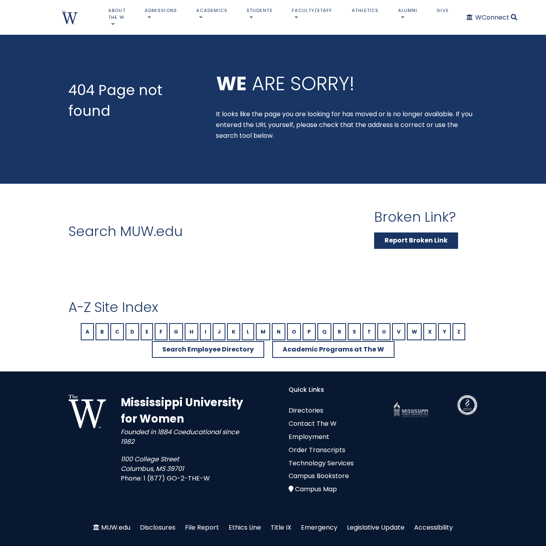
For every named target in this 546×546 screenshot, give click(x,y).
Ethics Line (245, 527)
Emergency (319, 527)
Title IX (281, 527)
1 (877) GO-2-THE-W (176, 478)
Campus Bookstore (319, 475)
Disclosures (157, 527)
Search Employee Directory (208, 349)
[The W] (70, 17)
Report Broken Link (416, 240)
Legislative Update (376, 527)
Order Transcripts (317, 450)
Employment (309, 436)
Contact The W (313, 423)
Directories (306, 410)
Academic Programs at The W (333, 349)
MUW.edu (115, 527)
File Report (202, 527)
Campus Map (316, 489)
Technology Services (321, 463)
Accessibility (433, 527)
